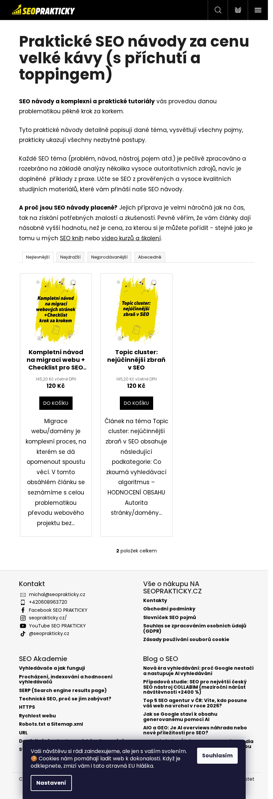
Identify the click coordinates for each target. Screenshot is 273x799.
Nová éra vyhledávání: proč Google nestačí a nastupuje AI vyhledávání (198, 671)
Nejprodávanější (109, 257)
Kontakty (155, 600)
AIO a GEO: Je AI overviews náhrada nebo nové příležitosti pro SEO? (195, 730)
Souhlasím (217, 755)
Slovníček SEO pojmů (169, 617)
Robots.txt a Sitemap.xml (51, 724)
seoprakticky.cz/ (48, 617)
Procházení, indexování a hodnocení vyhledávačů (66, 679)
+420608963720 (48, 602)
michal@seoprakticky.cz (57, 594)
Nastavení (51, 783)
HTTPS (27, 707)
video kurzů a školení (131, 238)
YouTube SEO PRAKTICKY (57, 625)
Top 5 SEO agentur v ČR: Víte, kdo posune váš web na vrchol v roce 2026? (195, 703)
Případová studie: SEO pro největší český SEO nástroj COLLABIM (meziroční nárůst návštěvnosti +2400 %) (195, 687)
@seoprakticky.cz (49, 633)
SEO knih (72, 238)
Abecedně (149, 257)
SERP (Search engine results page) (63, 690)
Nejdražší (70, 257)
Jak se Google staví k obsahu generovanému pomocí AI (180, 717)
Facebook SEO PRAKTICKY (58, 610)
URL (23, 732)
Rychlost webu (37, 715)
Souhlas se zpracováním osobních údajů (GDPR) (194, 628)
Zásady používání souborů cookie (186, 639)
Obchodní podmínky (169, 608)
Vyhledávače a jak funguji (52, 668)
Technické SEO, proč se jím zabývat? (65, 698)
